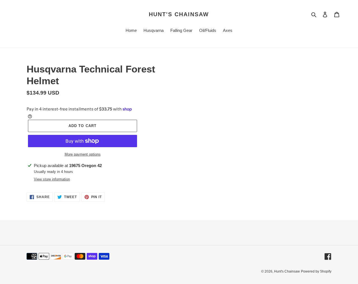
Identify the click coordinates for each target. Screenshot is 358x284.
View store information (52, 179)
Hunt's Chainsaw (179, 14)
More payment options (83, 154)
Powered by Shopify (316, 271)
